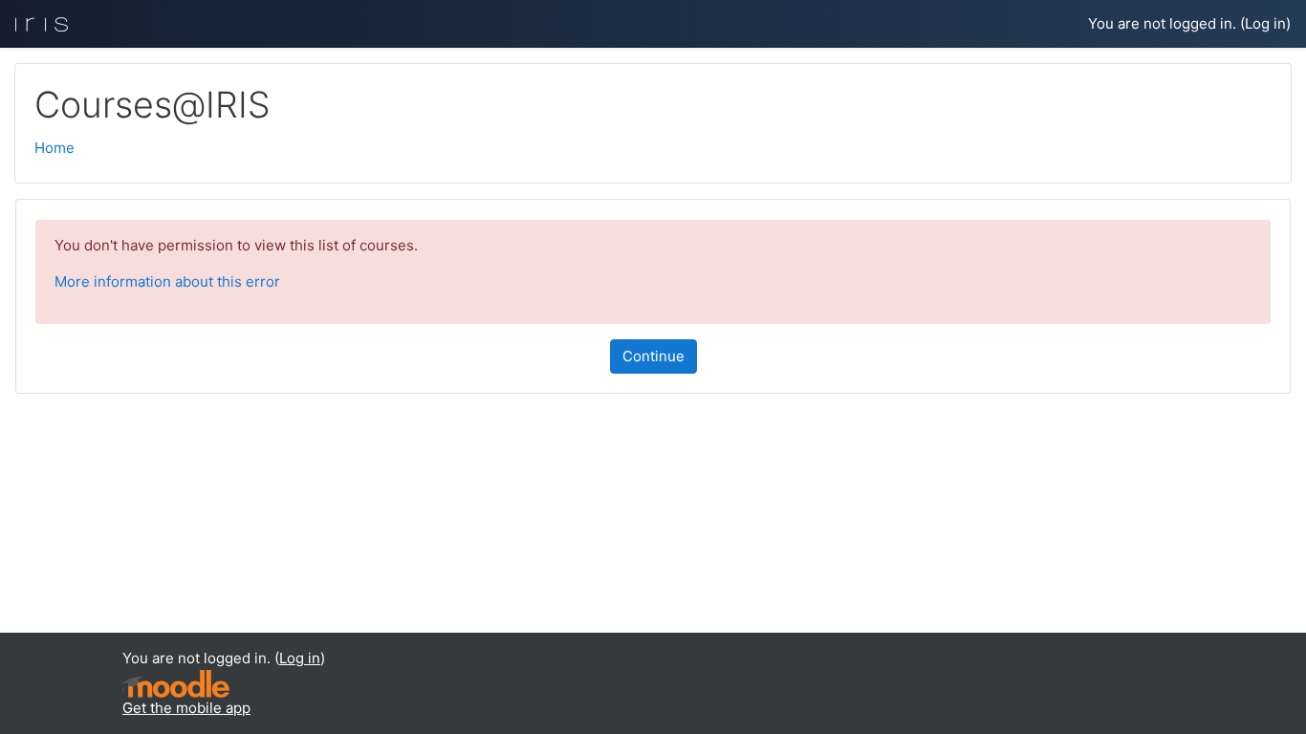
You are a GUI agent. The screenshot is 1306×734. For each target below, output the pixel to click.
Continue (653, 356)
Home (54, 148)
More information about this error (167, 281)
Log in (1265, 23)
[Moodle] (175, 682)
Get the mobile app (186, 708)
